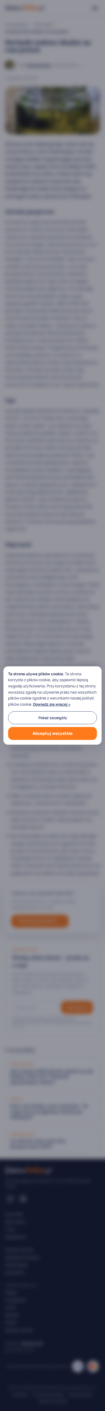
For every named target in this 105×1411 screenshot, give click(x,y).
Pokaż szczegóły (52, 717)
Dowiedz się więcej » (52, 704)
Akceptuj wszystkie (52, 733)
